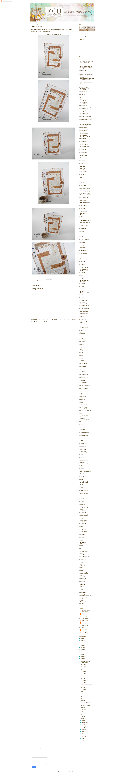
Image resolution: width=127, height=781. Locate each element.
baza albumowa (83, 171)
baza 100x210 (83, 166)
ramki (81, 526)
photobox (82, 477)
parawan (82, 473)
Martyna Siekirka (85, 625)
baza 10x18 (82, 168)
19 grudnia (83, 673)
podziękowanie (83, 485)
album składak (83, 147)
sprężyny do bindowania (85, 539)
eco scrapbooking (84, 311)
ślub (81, 543)
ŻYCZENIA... (84, 664)
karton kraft (82, 383)
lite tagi (81, 427)
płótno (81, 484)
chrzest (81, 237)
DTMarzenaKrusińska (84, 308)
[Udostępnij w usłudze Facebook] (50, 279)
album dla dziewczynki (85, 111)
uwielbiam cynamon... (85, 702)
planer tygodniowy (84, 481)
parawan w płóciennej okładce (86, 474)
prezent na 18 (83, 492)
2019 (81, 651)
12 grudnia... (84, 689)
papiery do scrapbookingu (85, 471)
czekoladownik (83, 255)
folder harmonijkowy (84, 324)
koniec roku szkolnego (85, 401)
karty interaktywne (84, 388)
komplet (82, 397)
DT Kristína (82, 283)
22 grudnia (83, 666)
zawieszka (82, 589)
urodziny (82, 562)
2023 (81, 643)
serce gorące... (84, 709)
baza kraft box (83, 183)
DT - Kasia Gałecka (84, 267)
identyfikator (82, 341)
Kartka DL (82, 360)
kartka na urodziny (84, 368)
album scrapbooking (84, 146)
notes (81, 444)
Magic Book (82, 429)
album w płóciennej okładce (86, 150)
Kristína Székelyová (86, 618)
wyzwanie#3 (82, 581)
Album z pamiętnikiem (86, 676)
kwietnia (83, 733)
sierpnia (83, 726)
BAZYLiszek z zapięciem (85, 222)
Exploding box (83, 319)
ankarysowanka (83, 155)
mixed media (83, 441)
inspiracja (82, 344)
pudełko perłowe (83, 520)
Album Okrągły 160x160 (85, 136)
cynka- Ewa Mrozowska (86, 630)
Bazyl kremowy (83, 211)
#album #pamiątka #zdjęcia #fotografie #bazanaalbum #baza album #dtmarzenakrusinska (87, 67)
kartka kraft (82, 364)
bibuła (81, 230)
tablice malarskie (83, 546)
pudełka (82, 499)
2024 (81, 642)
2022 (81, 645)
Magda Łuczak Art (85, 622)
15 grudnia (83, 682)
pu (80, 496)
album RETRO (83, 143)
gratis (81, 330)
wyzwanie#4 (82, 583)
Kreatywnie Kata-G (85, 616)
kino (81, 391)
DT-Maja (82, 294)
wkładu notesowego (59, 29)
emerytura (82, 314)
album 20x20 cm (83, 100)
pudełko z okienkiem (84, 524)
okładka (81, 455)
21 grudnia (83, 671)
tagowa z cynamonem (86, 714)
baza (81, 165)
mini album (82, 437)
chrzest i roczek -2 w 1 (85, 239)
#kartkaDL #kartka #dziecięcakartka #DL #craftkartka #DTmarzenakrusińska (87, 78)
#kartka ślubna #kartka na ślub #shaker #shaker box (86, 75)
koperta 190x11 (83, 407)
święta (81, 545)
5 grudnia (83, 707)
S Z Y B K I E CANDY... (86, 705)
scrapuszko (82, 537)
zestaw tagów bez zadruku (85, 595)
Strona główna (54, 319)
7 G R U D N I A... (85, 703)
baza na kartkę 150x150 (85, 193)
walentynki (82, 565)
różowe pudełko (83, 531)
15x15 (81, 92)
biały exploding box (84, 228)
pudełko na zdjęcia (84, 518)
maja (83, 731)
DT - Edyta (82, 264)
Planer (81, 479)
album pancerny (83, 138)
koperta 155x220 (83, 404)
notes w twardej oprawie (85, 448)
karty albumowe (83, 386)
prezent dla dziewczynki (85, 488)
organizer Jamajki (84, 463)
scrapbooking (83, 534)
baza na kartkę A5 (84, 197)
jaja (81, 346)
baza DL (82, 176)
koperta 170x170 (83, 405)
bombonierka (83, 234)
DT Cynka (82, 277)
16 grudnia (83, 680)
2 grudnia (83, 716)
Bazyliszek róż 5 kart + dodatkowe (87, 220)
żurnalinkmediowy (84, 604)
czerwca (83, 729)
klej (81, 393)
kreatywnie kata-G (84, 415)
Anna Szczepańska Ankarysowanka (86, 611)
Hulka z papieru (85, 613)
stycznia (83, 738)
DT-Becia (82, 288)
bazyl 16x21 (82, 208)
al (80, 96)
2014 (81, 740)
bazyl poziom (83, 213)
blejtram (82, 231)
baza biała (82, 172)
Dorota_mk (82, 261)
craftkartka (82, 242)
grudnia (83, 659)
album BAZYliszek (84, 108)
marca (83, 735)
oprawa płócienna (84, 460)
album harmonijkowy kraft (85, 124)
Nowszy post (34, 319)
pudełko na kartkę (84, 514)
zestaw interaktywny (84, 590)
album (81, 99)
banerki (81, 163)
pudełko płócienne (84, 521)
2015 (81, 658)
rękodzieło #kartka (84, 529)
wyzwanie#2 (82, 579)
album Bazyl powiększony (85, 107)
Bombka (82, 233)
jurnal (81, 355)
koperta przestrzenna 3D (85, 410)
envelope (82, 316)
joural (81, 350)
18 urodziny (82, 94)
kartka (81, 358)
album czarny (83, 110)
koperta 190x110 (83, 408)
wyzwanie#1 (82, 576)
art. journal (82, 161)
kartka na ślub (83, 366)
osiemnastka (83, 465)
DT (80, 262)
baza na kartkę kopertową (85, 199)
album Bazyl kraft (83, 105)
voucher (82, 564)
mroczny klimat (83, 443)
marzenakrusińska (84, 435)
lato (81, 423)
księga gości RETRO (84, 419)
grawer (81, 331)
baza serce (82, 203)
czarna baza (82, 244)
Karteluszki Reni (85, 614)
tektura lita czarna (84, 554)
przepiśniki (82, 495)
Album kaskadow (83, 127)
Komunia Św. (83, 399)
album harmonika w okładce (86, 125)
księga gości (82, 418)
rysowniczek (82, 532)
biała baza (82, 226)
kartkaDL (82, 379)
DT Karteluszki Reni (84, 280)
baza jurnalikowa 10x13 (85, 179)
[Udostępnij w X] (49, 279)
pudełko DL (82, 509)
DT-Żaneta (82, 306)
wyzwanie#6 (82, 586)
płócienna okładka (84, 482)
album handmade (84, 113)
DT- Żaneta (82, 284)
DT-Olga (82, 297)
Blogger (72, 771)
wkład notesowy (83, 572)
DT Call (82, 698)
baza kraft (82, 182)
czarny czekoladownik (84, 252)
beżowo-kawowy (84, 669)
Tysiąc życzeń (83, 561)
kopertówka (82, 412)
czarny (81, 248)
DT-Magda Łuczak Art (84, 292)
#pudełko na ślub (83, 91)
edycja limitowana (84, 313)
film (81, 322)
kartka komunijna (83, 361)
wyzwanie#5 (82, 584)
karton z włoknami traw (85, 385)
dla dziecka (82, 259)
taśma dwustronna (84, 551)
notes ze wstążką (83, 452)
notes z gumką (83, 449)
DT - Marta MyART (84, 270)
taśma (81, 550)
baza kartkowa (83, 180)
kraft (81, 413)
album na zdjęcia (83, 135)
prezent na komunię (84, 493)
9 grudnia (83, 696)
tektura (81, 553)
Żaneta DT (82, 600)
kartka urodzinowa (84, 374)
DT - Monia (82, 272)
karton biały (82, 380)
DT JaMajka (82, 278)
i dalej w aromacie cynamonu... (87, 684)
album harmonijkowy (84, 122)
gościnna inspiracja (84, 327)
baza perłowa (83, 200)
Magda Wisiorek (85, 620)
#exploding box (83, 70)
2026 (81, 638)
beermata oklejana (84, 225)
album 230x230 (83, 102)
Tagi (81, 548)
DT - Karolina (83, 266)
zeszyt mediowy (83, 597)
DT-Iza (81, 289)
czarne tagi (82, 247)
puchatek (82, 498)
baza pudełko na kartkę (85, 202)
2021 (81, 647)
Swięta (81, 540)
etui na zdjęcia (83, 317)
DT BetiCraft (82, 273)
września (84, 724)
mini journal (82, 438)
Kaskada (82, 390)
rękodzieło (82, 528)
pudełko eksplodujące (84, 510)
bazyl (81, 206)
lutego (83, 736)
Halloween (82, 335)
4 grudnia (83, 711)
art (80, 157)
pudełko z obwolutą (84, 523)
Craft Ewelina (37, 280)
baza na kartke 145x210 (85, 187)
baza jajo (82, 177)
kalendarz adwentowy (84, 357)
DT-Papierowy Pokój (84, 300)
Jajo (81, 349)
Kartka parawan (83, 369)
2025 (81, 640)
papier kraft (82, 468)
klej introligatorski (83, 394)
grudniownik (82, 333)
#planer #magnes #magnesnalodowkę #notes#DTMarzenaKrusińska (86, 88)
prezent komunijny (84, 490)
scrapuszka (82, 535)
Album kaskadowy (84, 128)
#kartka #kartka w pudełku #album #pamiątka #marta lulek (87, 72)
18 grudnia (83, 675)
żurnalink (82, 603)
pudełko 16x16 (83, 503)
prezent (81, 487)
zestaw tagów (83, 594)
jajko (81, 347)
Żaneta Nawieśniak (84, 601)
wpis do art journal (84, 573)
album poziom (83, 141)
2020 (81, 649)
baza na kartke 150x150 (85, 188)
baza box (82, 174)
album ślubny (83, 149)
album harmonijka (84, 114)
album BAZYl (83, 103)
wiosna (81, 570)
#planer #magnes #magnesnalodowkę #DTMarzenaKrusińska (85, 84)
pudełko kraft (83, 512)
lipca (83, 727)
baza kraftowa (83, 185)
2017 (81, 654)
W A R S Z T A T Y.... (85, 691)
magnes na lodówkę (84, 432)
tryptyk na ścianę (83, 559)
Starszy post (73, 319)
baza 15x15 (82, 169)
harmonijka (82, 339)
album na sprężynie (84, 133)
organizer (82, 462)
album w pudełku (83, 152)
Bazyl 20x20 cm (83, 210)
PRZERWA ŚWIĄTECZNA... (87, 667)
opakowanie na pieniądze (85, 459)
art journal (82, 158)
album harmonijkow (84, 121)
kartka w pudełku (83, 375)
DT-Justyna (82, 291)
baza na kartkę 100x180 (85, 191)
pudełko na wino (83, 517)
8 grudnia (83, 700)
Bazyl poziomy (83, 214)
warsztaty (82, 567)
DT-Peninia (82, 302)
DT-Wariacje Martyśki (84, 305)
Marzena (83, 627)
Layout (81, 424)
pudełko (82, 501)
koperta (81, 402)
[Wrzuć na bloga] (48, 279)
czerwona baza (83, 256)
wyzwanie (82, 575)
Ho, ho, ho (83, 718)
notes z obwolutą (83, 451)
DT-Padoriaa (83, 299)
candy (81, 236)
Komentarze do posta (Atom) (42, 321)
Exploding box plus (84, 321)
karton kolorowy (83, 382)
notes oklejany (83, 446)
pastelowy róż (83, 476)
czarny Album (83, 250)
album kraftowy (83, 132)
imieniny (82, 342)
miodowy (82, 440)
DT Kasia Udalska (84, 281)
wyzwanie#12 (83, 578)
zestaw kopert (83, 592)
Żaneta (81, 598)
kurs (81, 421)
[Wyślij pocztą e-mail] (46, 279)
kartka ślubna (83, 372)
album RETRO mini (84, 144)
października (84, 722)
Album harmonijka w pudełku (86, 119)
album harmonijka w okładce (86, 117)
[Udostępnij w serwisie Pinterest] (51, 279)
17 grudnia (83, 678)
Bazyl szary (82, 216)
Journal (81, 352)
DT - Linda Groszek (84, 269)
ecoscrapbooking (85, 632)
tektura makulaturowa (84, 556)
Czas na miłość (83, 253)
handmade (82, 336)
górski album (83, 328)
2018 (81, 652)
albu (81, 97)
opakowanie (82, 457)
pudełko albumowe (84, 506)
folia (81, 325)
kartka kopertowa (83, 363)
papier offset (82, 470)
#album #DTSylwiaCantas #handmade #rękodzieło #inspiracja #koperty (85, 64)
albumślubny (83, 154)
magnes (82, 430)
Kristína (81, 416)
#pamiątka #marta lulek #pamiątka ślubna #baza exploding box (87, 81)
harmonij (82, 338)
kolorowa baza (83, 396)
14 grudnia (83, 685)
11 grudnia (83, 693)
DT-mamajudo (83, 295)
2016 (81, 656)
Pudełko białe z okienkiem (85, 507)
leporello (82, 426)
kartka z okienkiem (84, 377)
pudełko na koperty (84, 515)
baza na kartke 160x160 (85, 190)
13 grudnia (83, 687)
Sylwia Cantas (83, 542)
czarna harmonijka (84, 245)
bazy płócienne (83, 205)
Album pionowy (83, 139)
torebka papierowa (84, 557)
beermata (82, 223)
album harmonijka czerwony (86, 116)
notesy (42, 280)
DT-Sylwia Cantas (84, 303)
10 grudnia (83, 694)
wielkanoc (82, 568)
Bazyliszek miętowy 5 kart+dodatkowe (84, 218)
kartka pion (82, 371)
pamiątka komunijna (84, 466)
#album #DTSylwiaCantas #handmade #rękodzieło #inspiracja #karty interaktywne (86, 60)
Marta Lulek (82, 433)
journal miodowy (83, 354)
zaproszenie (82, 587)
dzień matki (82, 310)
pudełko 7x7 (82, 504)
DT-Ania (82, 286)
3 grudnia (83, 712)
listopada (84, 720)
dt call (81, 275)
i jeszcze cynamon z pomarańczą (85, 662)
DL (80, 258)
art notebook (83, 160)
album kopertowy (83, 130)
